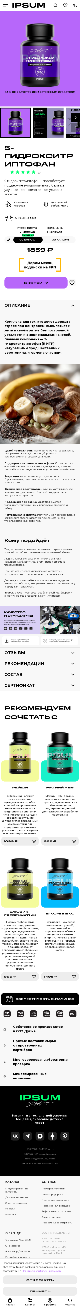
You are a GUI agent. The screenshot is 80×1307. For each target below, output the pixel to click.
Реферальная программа (56, 1211)
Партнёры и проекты (17, 1257)
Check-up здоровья (53, 1194)
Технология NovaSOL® (18, 1240)
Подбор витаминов (53, 1188)
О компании (12, 1245)
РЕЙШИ (20, 787)
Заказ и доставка (51, 1217)
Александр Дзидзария (18, 1251)
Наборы (10, 1208)
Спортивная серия (16, 1203)
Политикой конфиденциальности (42, 1271)
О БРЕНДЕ (13, 1233)
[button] (75, 117)
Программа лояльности (55, 1200)
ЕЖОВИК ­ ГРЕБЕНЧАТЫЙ (20, 913)
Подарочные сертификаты (57, 1222)
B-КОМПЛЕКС (60, 913)
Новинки (10, 1214)
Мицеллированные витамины (16, 1190)
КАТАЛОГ (12, 1181)
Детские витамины (16, 1197)
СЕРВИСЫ (49, 1181)
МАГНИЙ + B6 (60, 787)
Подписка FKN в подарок (56, 1205)
